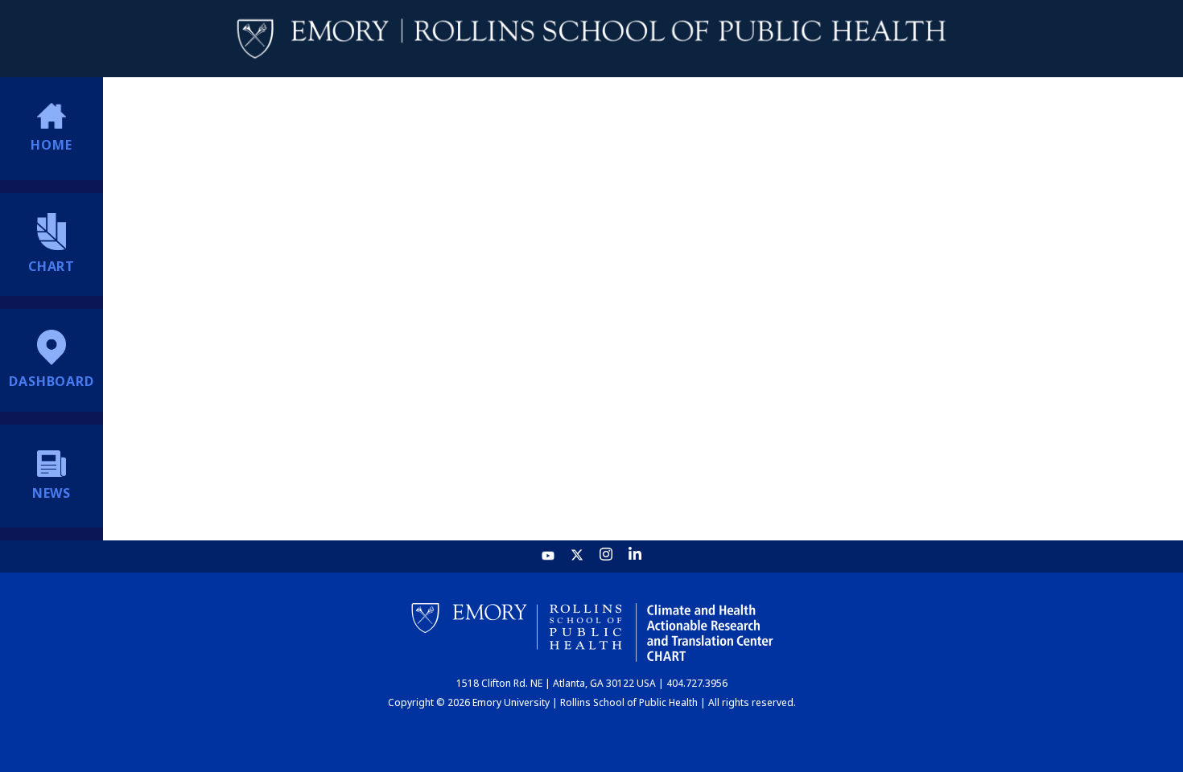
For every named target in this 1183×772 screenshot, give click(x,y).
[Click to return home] (591, 39)
